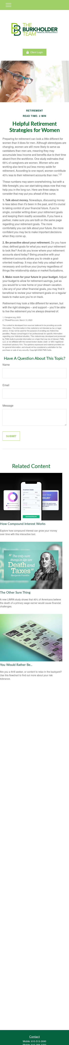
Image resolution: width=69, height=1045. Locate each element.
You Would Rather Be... (16, 665)
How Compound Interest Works (22, 524)
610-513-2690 (38, 1041)
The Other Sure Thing (15, 592)
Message (8, 405)
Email (6, 385)
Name (6, 365)
